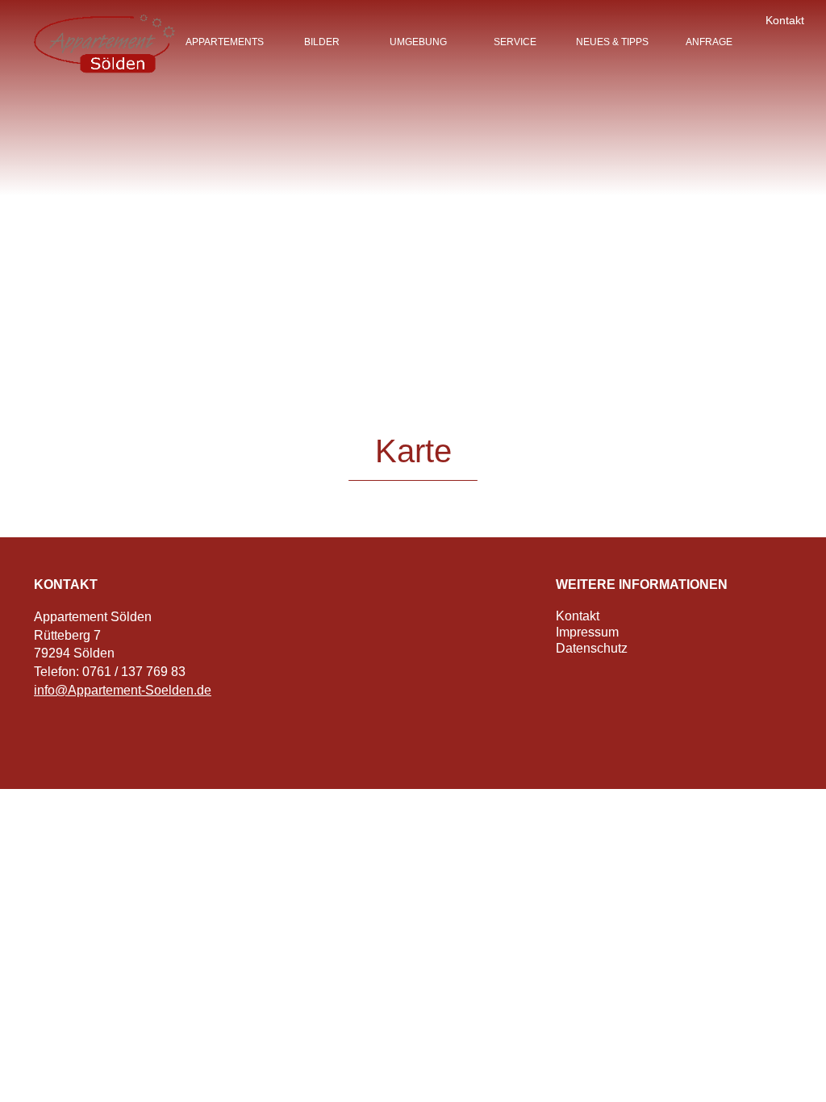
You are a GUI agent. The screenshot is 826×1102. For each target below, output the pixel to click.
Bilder (322, 42)
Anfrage (709, 42)
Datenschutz (592, 648)
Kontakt (785, 20)
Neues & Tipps (612, 42)
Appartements (225, 42)
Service (515, 42)
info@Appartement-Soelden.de (122, 690)
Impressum (587, 632)
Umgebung (418, 42)
